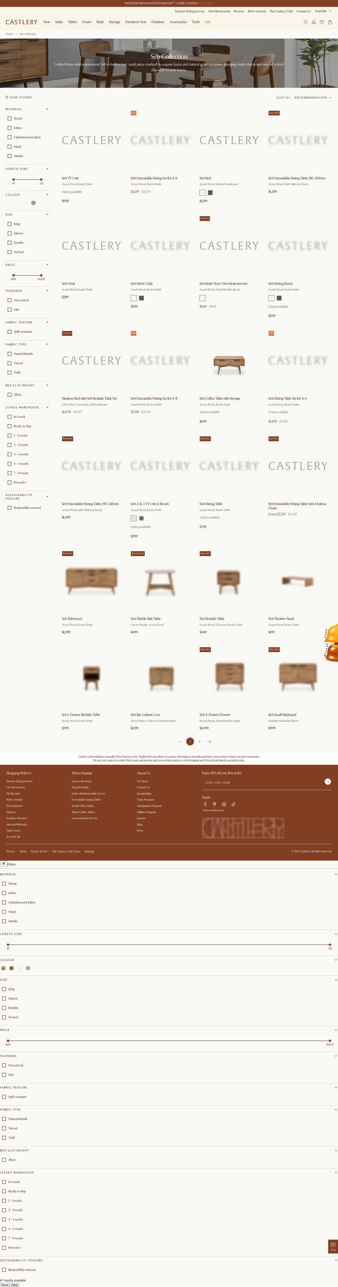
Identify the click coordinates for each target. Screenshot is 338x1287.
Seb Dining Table (211, 504)
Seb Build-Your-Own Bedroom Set (223, 283)
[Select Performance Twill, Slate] (210, 193)
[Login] (313, 22)
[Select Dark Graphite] (202, 298)
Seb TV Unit (70, 178)
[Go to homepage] (22, 22)
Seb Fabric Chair (142, 283)
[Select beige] (25, 203)
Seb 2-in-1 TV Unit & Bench (150, 504)
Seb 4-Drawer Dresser (215, 715)
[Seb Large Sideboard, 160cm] (91, 580)
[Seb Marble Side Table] (160, 580)
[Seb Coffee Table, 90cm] (229, 360)
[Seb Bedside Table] (229, 580)
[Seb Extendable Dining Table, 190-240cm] (91, 466)
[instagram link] (224, 804)
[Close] (3, 864)
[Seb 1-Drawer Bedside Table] (91, 676)
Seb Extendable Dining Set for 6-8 (154, 398)
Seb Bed (205, 178)
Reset (5, 1284)
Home (9, 34)
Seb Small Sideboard (282, 715)
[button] (321, 22)
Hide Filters (21, 97)
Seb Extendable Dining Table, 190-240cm (90, 504)
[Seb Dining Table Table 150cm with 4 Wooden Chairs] (298, 360)
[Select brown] (17, 203)
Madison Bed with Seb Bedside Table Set (89, 398)
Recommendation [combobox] (311, 97)
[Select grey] (33, 203)
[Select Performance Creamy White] (202, 193)
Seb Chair (68, 283)
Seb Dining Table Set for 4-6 (287, 398)
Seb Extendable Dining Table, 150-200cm (296, 178)
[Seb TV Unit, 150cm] (91, 140)
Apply (14, 1284)
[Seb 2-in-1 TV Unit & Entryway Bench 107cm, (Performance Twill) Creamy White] (160, 466)
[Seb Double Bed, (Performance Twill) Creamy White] (229, 140)
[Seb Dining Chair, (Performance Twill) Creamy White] (160, 245)
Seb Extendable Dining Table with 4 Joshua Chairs (297, 506)
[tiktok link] (233, 804)
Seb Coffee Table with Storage (220, 398)
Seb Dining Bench (280, 283)
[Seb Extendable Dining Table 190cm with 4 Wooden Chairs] (160, 360)
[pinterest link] (214, 804)
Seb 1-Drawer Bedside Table (81, 715)
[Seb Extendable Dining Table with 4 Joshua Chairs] (298, 466)
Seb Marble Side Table (146, 619)
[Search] (305, 22)
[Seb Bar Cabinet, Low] (160, 676)
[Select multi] (9, 203)
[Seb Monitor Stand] (298, 580)
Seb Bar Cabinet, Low (145, 715)
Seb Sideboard (72, 619)
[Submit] (328, 781)
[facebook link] (205, 804)
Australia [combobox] (320, 11)
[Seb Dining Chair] (91, 245)
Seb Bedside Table (212, 619)
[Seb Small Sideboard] (298, 676)
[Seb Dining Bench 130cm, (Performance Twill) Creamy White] (298, 245)
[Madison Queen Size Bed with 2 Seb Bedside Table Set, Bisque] (91, 360)
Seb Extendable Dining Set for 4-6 (154, 178)
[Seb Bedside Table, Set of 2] (229, 245)
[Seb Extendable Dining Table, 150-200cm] (298, 140)
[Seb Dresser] (229, 676)
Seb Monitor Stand (281, 619)
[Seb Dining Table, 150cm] (229, 466)
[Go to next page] (209, 741)
